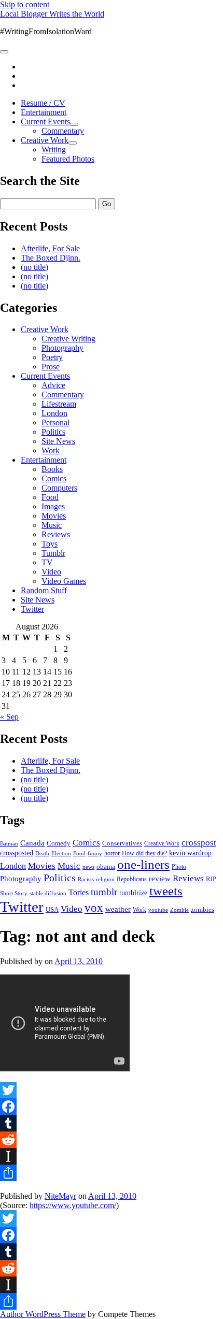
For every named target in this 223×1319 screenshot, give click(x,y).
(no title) (34, 267)
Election (61, 853)
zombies (202, 909)
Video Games (63, 581)
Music (51, 525)
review (160, 878)
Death (42, 853)
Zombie (179, 910)
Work (50, 450)
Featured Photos (67, 158)
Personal (55, 422)
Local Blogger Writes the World (52, 13)
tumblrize (133, 892)
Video (51, 571)
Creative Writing (68, 338)
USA (52, 909)
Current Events (45, 121)
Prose (50, 366)
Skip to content (24, 4)
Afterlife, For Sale (50, 248)
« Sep (9, 716)
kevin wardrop (190, 853)
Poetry (52, 357)
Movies (53, 515)
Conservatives (122, 843)
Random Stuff (44, 590)
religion (105, 879)
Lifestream (58, 403)
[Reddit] (111, 1139)
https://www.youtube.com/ (73, 1205)
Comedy (59, 843)
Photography (62, 347)
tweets (166, 891)
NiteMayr (60, 1196)
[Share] (111, 1173)
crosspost (199, 843)
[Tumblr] (111, 1123)
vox (94, 907)
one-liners (143, 864)
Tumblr (53, 553)
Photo (179, 866)
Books (52, 469)
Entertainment (43, 112)
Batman (9, 844)
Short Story (13, 893)
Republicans (132, 879)
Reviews (55, 534)
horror (112, 853)
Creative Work (44, 140)
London (54, 413)
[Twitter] (111, 1090)
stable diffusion (48, 893)
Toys (49, 543)
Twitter (32, 609)
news (88, 867)
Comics (53, 478)
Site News (58, 441)
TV (47, 562)
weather (118, 909)
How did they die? (144, 853)
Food (50, 497)
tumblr (104, 891)
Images (53, 506)
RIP (211, 879)
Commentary (62, 130)
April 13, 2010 (78, 961)
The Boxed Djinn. (50, 257)
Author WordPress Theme (43, 1314)
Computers (59, 487)
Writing (53, 149)
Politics (53, 431)
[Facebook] (111, 1106)
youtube (158, 910)
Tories (78, 892)
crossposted (16, 853)
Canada (32, 843)
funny (95, 853)
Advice (53, 385)
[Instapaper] (111, 1156)
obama (105, 866)
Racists (86, 879)
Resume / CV (43, 102)
